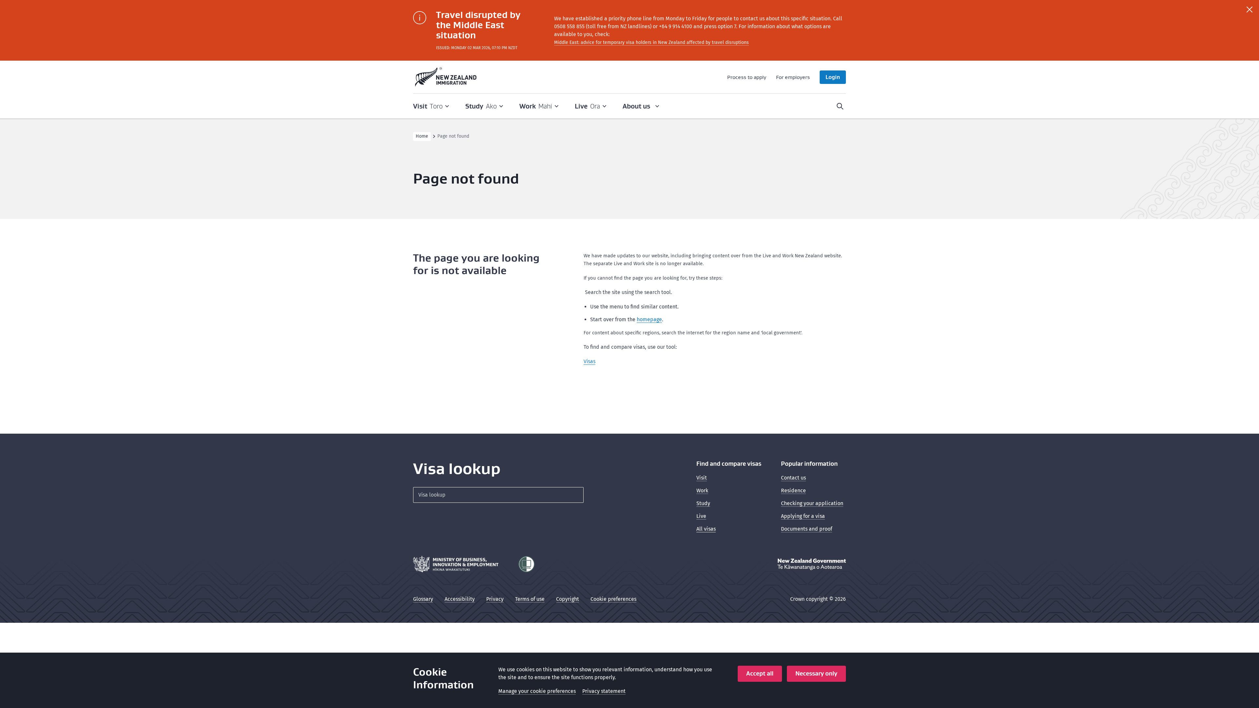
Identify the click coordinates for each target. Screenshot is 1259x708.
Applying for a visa (803, 516)
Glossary (423, 599)
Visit (701, 478)
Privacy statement (604, 691)
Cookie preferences (613, 599)
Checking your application (812, 503)
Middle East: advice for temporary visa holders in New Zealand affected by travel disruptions (651, 42)
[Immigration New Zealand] (446, 77)
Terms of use (530, 599)
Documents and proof (806, 529)
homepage (649, 319)
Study (703, 503)
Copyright (567, 599)
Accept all (759, 673)
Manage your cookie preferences (537, 691)
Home (422, 136)
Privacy (495, 599)
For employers (793, 77)
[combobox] (498, 495)
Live (701, 516)
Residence (793, 490)
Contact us (793, 478)
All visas (706, 529)
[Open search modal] (840, 106)
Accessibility (460, 599)
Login (833, 77)
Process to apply (746, 77)
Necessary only (816, 673)
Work (702, 490)
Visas (589, 361)
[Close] (1249, 9)
